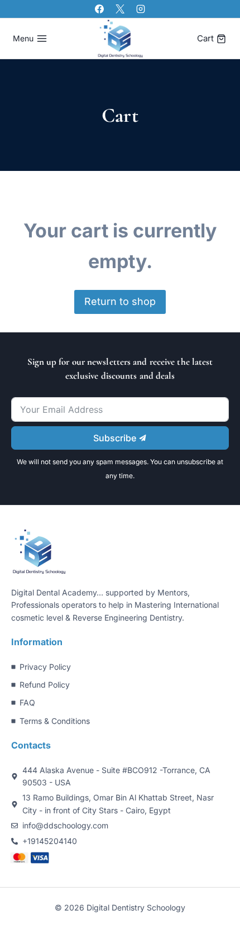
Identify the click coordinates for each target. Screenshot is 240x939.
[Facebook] (99, 9)
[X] (120, 9)
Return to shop (120, 301)
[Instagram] (141, 9)
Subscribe (115, 438)
